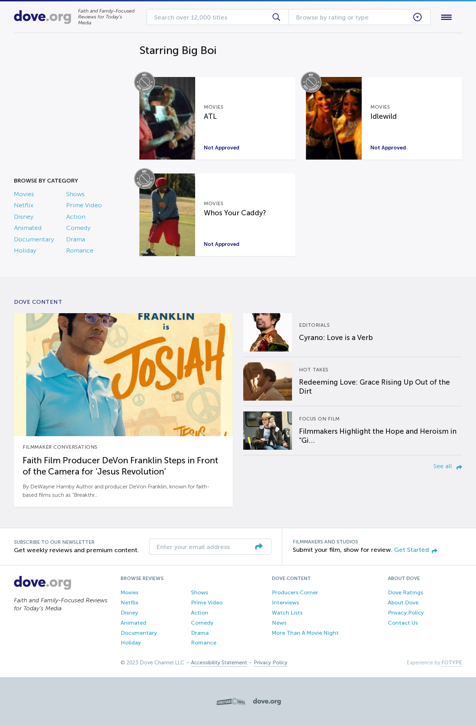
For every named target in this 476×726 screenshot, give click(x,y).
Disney (23, 216)
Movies (24, 194)
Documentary (34, 239)
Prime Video (84, 205)
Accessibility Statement (219, 662)
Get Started (411, 549)
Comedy (78, 227)
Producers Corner (295, 592)
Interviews (285, 602)
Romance (79, 250)
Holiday (25, 250)
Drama (75, 239)
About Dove (403, 602)
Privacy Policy (406, 613)
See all (443, 466)
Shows (75, 194)
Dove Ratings (405, 592)
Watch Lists (287, 613)
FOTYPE (452, 662)
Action (75, 216)
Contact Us (403, 623)
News (279, 623)
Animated (28, 227)
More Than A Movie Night (305, 633)
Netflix (23, 205)
